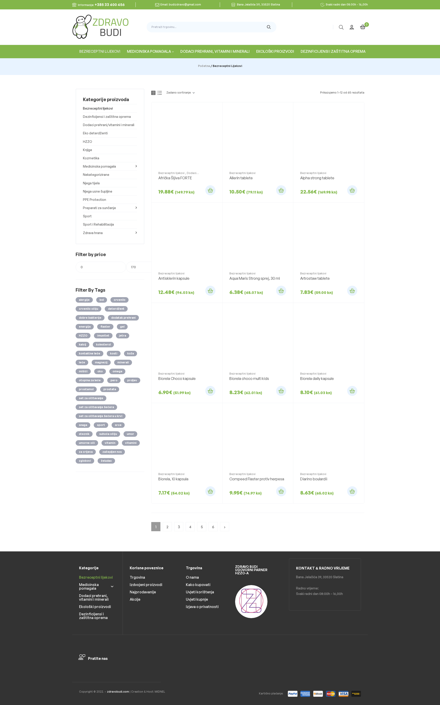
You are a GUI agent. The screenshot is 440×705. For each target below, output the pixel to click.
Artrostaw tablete (315, 278)
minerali (123, 362)
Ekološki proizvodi (95, 606)
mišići (83, 371)
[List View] (160, 93)
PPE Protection (94, 200)
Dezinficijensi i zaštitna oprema (107, 117)
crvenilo (119, 299)
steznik (84, 434)
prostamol (86, 389)
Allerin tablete (241, 178)
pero (113, 380)
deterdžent (116, 308)
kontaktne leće (89, 353)
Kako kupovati (198, 584)
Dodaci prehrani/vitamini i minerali (177, 174)
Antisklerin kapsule (174, 278)
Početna (204, 66)
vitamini (131, 443)
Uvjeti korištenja (200, 592)
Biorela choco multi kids (249, 378)
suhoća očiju (108, 434)
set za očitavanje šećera (96, 407)
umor (130, 434)
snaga (83, 425)
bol (101, 299)
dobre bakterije (90, 317)
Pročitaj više (352, 190)
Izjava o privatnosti (202, 606)
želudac (106, 460)
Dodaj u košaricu (210, 190)
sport (101, 425)
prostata (109, 389)
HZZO (87, 142)
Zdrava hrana (93, 233)
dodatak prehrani (123, 317)
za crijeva (86, 451)
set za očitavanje (91, 398)
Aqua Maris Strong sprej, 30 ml (254, 278)
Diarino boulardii (313, 479)
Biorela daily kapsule (317, 378)
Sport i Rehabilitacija (98, 224)
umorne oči (87, 443)
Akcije (135, 599)
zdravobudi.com (118, 691)
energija (85, 326)
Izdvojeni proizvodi (146, 584)
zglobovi (85, 460)
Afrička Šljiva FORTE (175, 178)
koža (130, 353)
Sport (87, 216)
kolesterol (103, 344)
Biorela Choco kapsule (177, 378)
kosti (113, 353)
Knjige (87, 150)
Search (268, 27)
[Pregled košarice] (363, 27)
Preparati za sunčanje (99, 208)
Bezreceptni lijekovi (171, 173)
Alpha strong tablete (317, 178)
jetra (122, 335)
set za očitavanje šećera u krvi (100, 416)
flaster (105, 326)
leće (82, 362)
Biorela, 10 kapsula (173, 479)
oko (100, 371)
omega (117, 371)
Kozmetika (91, 158)
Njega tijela (91, 183)
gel (122, 326)
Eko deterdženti (95, 133)
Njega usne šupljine (97, 191)
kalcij (82, 344)
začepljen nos (112, 451)
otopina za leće (90, 380)
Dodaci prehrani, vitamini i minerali (94, 597)
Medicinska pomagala (99, 166)
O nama (192, 577)
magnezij (101, 362)
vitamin (110, 443)
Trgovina (137, 577)
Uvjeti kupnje (197, 599)
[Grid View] (153, 93)
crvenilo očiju (88, 308)
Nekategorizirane (96, 175)
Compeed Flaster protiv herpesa (256, 479)
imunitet (103, 335)
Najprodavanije (143, 592)
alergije (84, 299)
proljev (132, 380)
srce (118, 425)
